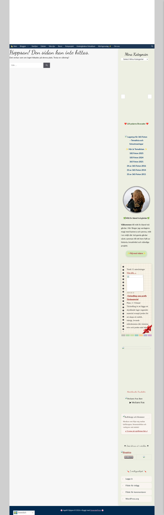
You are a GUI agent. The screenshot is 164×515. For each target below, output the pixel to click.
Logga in (129, 479)
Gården (43, 46)
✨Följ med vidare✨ (136, 253)
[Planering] (145, 335)
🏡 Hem (14, 46)
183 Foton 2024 (136, 158)
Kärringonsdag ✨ (104, 46)
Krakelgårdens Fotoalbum (86, 46)
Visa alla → (131, 273)
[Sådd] (128, 335)
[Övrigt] (150, 335)
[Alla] (123, 335)
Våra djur (52, 46)
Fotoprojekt (69, 46)
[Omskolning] (132, 335)
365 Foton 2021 (136, 162)
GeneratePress (95, 510)
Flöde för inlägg (132, 486)
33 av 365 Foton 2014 (136, 170)
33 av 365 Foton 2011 (136, 174)
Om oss (117, 46)
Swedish (21, 512)
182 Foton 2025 (136, 153)
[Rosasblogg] (136, 452)
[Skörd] (141, 335)
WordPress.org (132, 499)
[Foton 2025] (136, 141)
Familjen (35, 46)
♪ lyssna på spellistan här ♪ (136, 431)
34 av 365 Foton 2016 (136, 166)
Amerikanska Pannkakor (136, 391)
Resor (60, 46)
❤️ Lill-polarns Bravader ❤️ (136, 124)
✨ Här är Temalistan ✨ (136, 149)
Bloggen (23, 46)
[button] (152, 46)
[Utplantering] (137, 335)
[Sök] (46, 65)
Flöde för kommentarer (136, 492)
